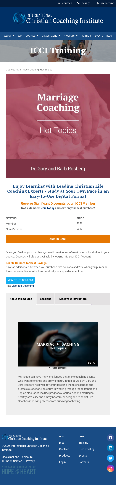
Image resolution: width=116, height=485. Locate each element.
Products (69, 36)
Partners (86, 36)
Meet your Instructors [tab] (73, 298)
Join (20, 36)
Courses (30, 36)
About (7, 36)
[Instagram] (110, 468)
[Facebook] (110, 437)
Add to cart (58, 238)
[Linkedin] (110, 448)
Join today (47, 208)
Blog (109, 36)
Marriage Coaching (22, 285)
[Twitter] (110, 458)
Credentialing (49, 36)
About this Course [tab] (21, 298)
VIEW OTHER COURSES (20, 280)
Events (99, 36)
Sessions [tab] (45, 298)
